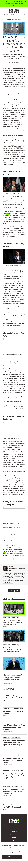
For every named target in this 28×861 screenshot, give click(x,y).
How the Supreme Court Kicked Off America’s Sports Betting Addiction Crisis (13, 791)
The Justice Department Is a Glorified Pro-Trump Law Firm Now (13, 807)
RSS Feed (14, 832)
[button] (25, 10)
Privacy (14, 837)
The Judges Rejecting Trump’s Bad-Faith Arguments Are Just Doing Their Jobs (13, 776)
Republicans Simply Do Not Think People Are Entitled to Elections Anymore (12, 622)
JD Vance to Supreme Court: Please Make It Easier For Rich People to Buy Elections (13, 650)
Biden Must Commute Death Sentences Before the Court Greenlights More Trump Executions (12, 678)
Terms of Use (14, 835)
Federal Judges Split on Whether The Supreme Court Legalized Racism (14, 760)
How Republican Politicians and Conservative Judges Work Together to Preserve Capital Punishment (14, 744)
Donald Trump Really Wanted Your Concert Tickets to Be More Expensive (14, 698)
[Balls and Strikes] (14, 11)
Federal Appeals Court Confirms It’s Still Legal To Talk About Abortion (14, 727)
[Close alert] (26, 3)
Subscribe (14, 829)
